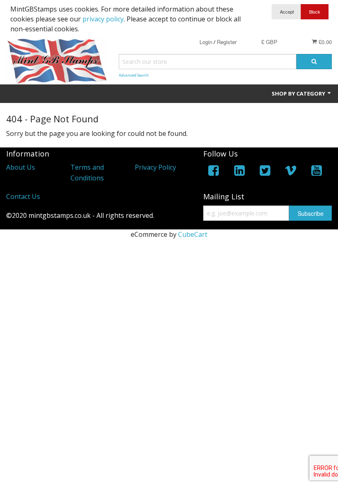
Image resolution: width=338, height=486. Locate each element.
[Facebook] (213, 172)
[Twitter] (265, 172)
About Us (20, 167)
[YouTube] (316, 172)
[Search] (314, 61)
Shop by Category (299, 93)
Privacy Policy (155, 167)
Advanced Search (134, 75)
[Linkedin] (239, 172)
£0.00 (324, 42)
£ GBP (269, 42)
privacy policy (103, 18)
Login (206, 42)
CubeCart (192, 234)
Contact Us (23, 196)
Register (227, 42)
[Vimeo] (290, 172)
